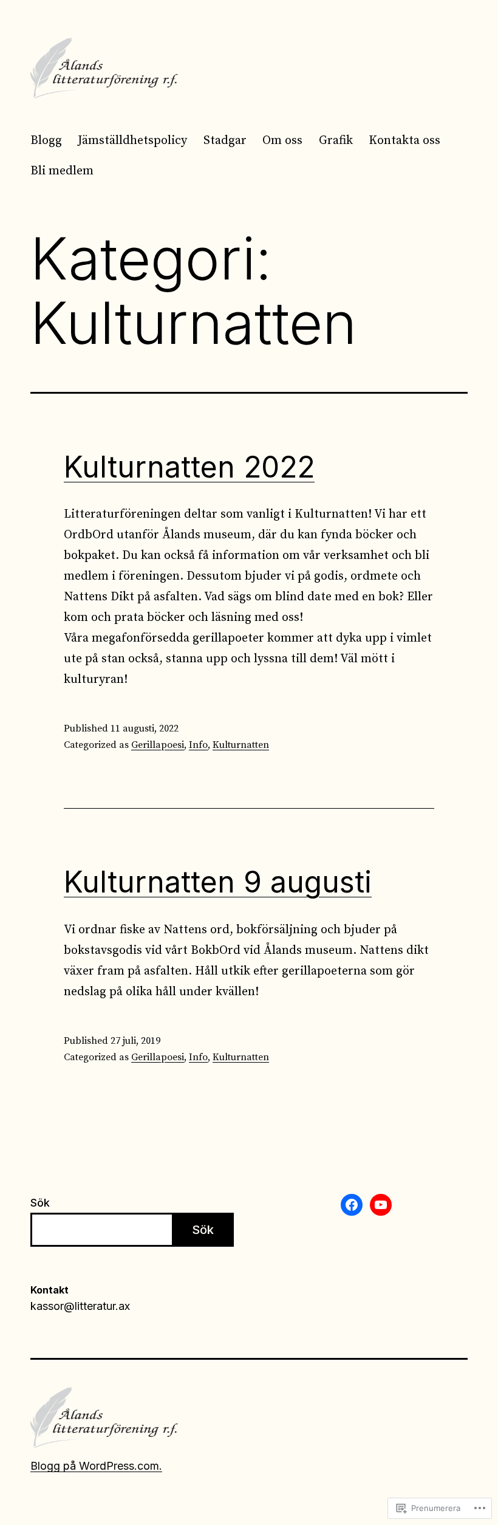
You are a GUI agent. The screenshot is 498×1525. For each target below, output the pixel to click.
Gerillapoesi (157, 745)
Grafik (336, 140)
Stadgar (225, 140)
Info (198, 745)
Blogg (46, 140)
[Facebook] (352, 1205)
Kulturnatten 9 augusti (218, 882)
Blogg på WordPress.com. (96, 1465)
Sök (40, 1202)
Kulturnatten (241, 745)
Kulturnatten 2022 (189, 467)
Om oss (282, 140)
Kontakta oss (404, 140)
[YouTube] (381, 1205)
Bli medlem (62, 171)
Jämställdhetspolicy (132, 140)
